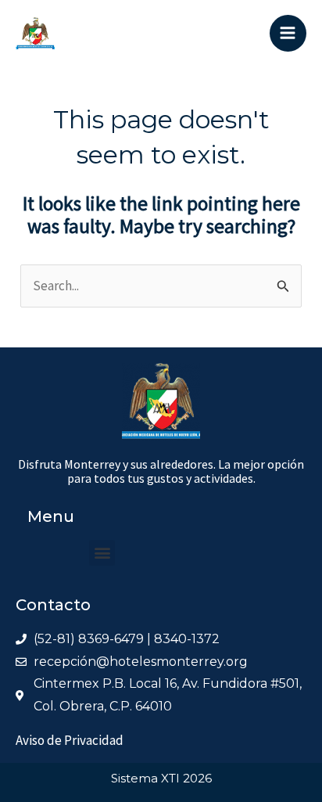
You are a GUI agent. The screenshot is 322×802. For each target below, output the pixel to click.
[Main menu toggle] (288, 33)
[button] (102, 553)
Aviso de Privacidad (69, 740)
